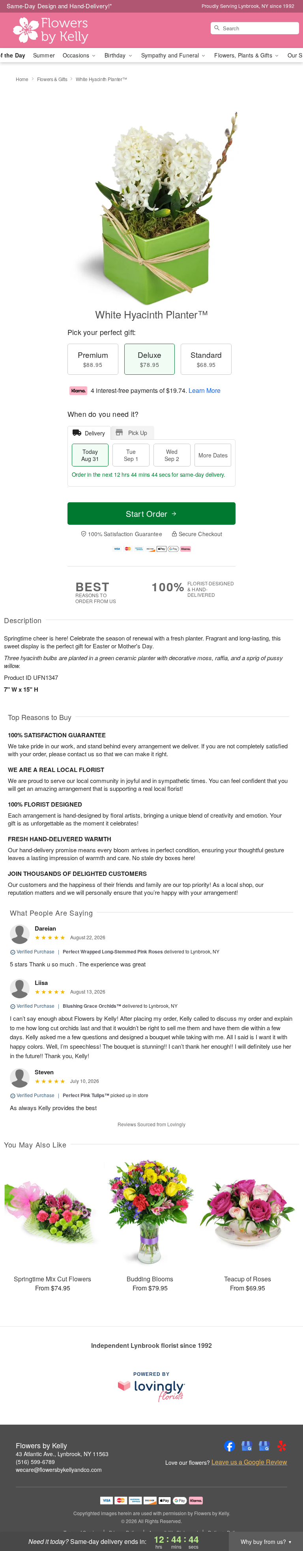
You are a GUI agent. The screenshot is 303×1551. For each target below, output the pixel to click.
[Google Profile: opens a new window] (246, 1445)
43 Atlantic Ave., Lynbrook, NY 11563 (62, 1454)
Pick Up (137, 433)
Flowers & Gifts (52, 79)
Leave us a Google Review (249, 1462)
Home (22, 79)
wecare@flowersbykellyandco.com (59, 1469)
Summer (44, 55)
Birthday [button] (116, 55)
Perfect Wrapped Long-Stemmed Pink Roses (113, 951)
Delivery (95, 433)
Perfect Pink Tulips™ (86, 1095)
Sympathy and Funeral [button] (171, 55)
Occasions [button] (77, 55)
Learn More (205, 390)
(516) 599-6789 (35, 1462)
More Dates (213, 455)
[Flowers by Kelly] (52, 30)
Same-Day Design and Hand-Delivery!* (59, 6)
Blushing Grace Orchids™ (92, 1005)
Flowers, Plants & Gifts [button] (243, 55)
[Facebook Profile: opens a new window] (229, 1445)
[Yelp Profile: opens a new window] (281, 1445)
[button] (282, 1517)
